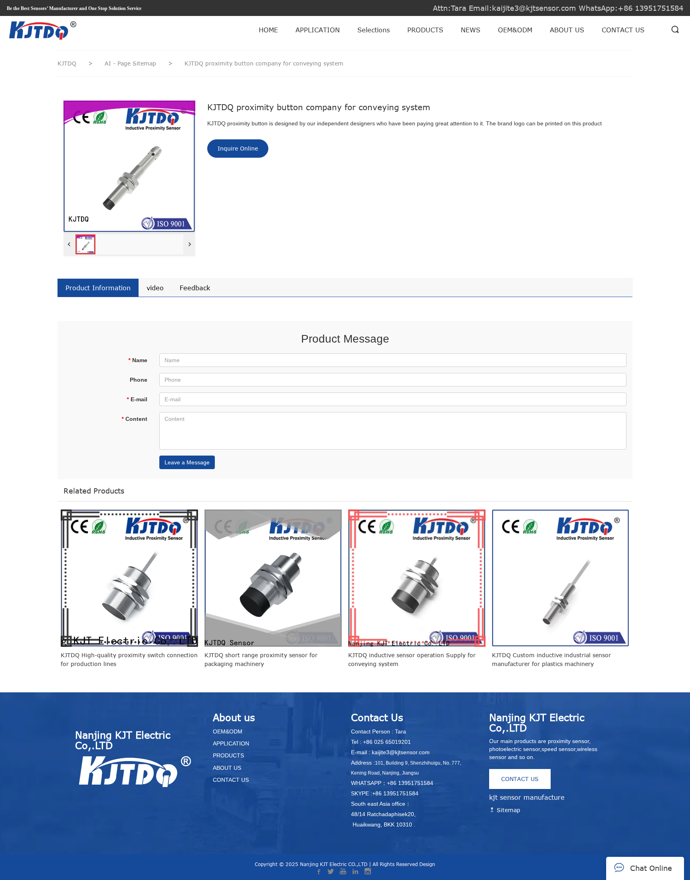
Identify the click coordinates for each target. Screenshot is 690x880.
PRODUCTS (425, 30)
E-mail (137, 399)
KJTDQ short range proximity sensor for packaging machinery (260, 659)
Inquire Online (238, 148)
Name (137, 360)
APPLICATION (317, 30)
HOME (268, 30)
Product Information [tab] (98, 287)
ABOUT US (567, 30)
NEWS (470, 30)
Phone (138, 380)
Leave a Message (187, 462)
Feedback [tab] (195, 287)
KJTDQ (67, 63)
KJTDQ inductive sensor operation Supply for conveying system (412, 659)
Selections (373, 30)
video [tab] (155, 287)
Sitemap (507, 810)
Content (134, 419)
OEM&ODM (515, 30)
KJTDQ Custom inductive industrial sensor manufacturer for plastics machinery (551, 659)
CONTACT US (623, 30)
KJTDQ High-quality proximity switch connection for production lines (129, 659)
